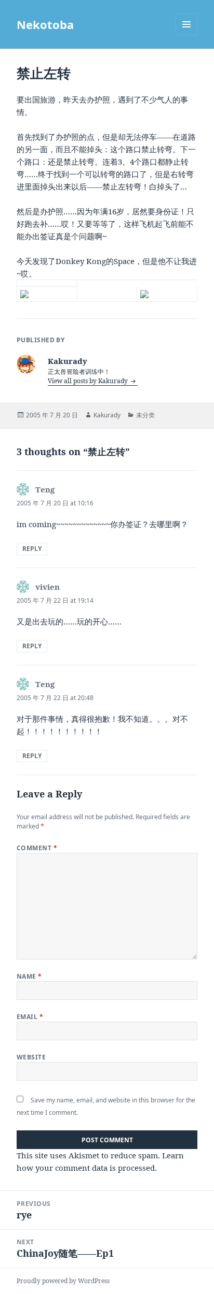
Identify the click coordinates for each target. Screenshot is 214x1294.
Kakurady (107, 415)
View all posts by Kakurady (88, 380)
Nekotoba (45, 24)
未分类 (145, 415)
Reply (32, 548)
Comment (37, 848)
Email (30, 1016)
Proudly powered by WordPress (63, 1280)
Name (29, 976)
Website (31, 1057)
